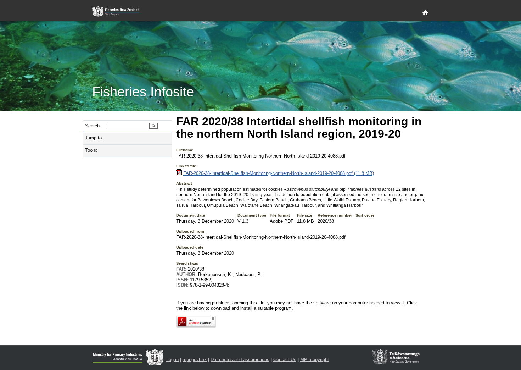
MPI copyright (314, 359)
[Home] (425, 13)
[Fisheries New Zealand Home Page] (119, 11)
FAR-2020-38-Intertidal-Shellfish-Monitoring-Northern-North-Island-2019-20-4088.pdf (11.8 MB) (278, 173)
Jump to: (94, 137)
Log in (172, 359)
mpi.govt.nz (195, 359)
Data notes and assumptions (240, 359)
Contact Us (284, 359)
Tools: (91, 150)
